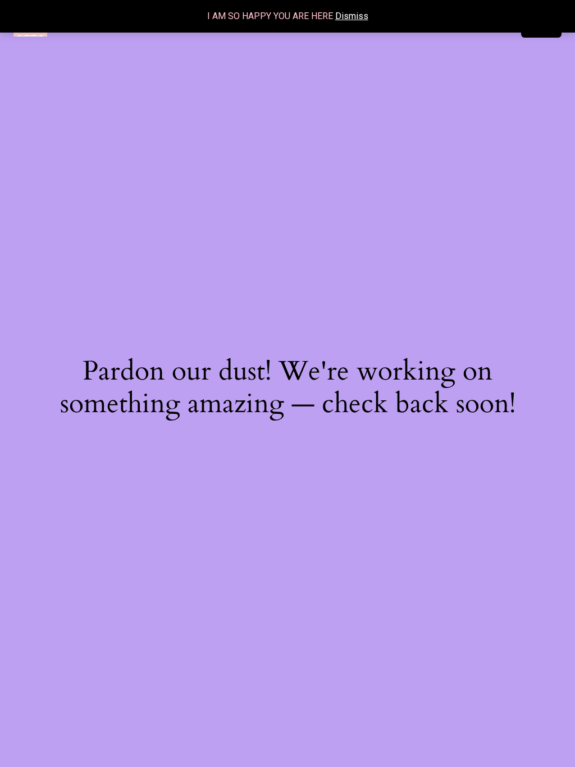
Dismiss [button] (351, 16)
